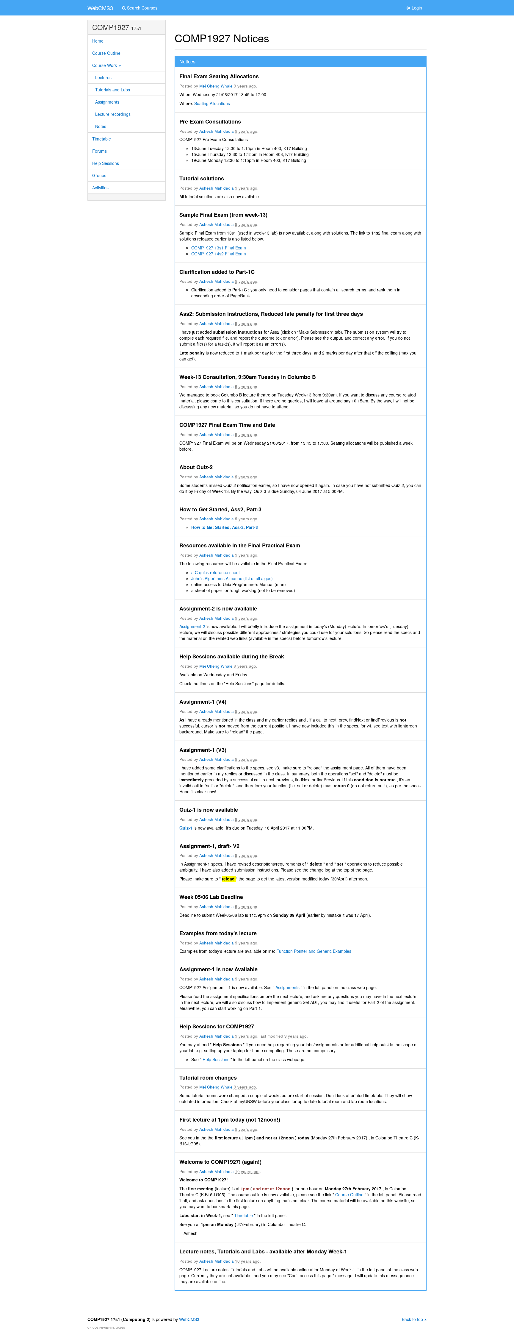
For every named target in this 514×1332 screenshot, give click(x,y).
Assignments (107, 102)
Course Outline (106, 53)
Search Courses (141, 8)
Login (416, 8)
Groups (99, 175)
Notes (100, 126)
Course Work (105, 65)
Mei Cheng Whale (216, 86)
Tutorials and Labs (112, 90)
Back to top (413, 1319)
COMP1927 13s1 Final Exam (218, 248)
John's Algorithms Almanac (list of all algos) (232, 578)
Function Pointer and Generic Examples (313, 951)
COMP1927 (110, 27)
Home (98, 41)
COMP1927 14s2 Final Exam (218, 254)
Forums (99, 151)
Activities (100, 187)
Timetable (101, 139)
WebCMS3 (100, 8)
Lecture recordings (113, 114)
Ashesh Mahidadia (216, 131)
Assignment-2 (192, 626)
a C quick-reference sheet (215, 572)
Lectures (103, 77)
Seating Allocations (212, 103)
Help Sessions (105, 163)
